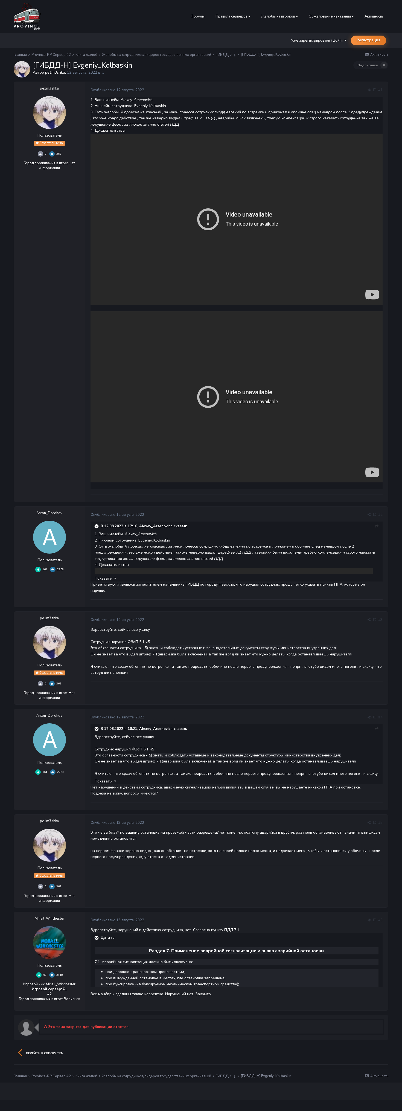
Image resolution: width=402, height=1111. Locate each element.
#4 (380, 717)
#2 (380, 514)
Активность (374, 16)
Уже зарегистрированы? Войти (317, 40)
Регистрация (368, 40)
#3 (380, 619)
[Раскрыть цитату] (97, 526)
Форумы (198, 16)
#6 (380, 920)
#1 (380, 90)
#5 (380, 822)
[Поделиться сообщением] (369, 90)
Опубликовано (117, 90)
